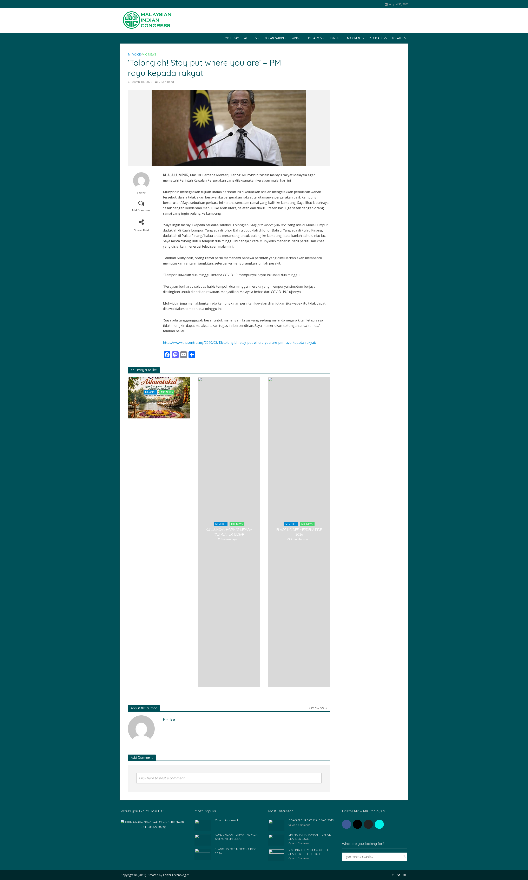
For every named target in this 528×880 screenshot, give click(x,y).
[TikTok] (379, 824)
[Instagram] (357, 824)
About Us (250, 38)
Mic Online (354, 38)
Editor (141, 193)
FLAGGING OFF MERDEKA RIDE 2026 (299, 532)
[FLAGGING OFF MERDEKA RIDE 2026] (202, 854)
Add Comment (141, 210)
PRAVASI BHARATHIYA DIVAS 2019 (311, 820)
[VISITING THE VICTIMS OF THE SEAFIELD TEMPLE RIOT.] (276, 855)
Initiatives (315, 38)
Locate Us (399, 38)
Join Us (334, 38)
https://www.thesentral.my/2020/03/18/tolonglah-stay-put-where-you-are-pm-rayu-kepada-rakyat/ (239, 342)
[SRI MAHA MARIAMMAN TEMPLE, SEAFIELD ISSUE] (276, 839)
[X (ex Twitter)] (368, 824)
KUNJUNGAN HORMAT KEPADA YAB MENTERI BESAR (229, 532)
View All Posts (318, 707)
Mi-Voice (134, 54)
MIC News (149, 54)
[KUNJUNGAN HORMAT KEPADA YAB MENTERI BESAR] (202, 839)
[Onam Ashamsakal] (202, 825)
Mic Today (232, 38)
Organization (274, 38)
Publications (378, 38)
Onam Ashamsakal (158, 398)
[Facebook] (346, 824)
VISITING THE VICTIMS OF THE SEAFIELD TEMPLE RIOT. (309, 852)
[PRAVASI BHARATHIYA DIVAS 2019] (276, 825)
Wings (296, 38)
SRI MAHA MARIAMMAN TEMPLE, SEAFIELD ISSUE (310, 836)
